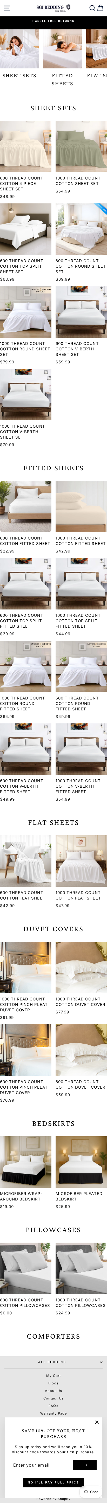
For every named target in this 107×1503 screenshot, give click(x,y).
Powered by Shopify (53, 1499)
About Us (53, 1391)
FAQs (53, 1406)
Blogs (53, 1383)
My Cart (53, 1376)
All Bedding (52, 1362)
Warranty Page (53, 1413)
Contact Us (53, 1398)
